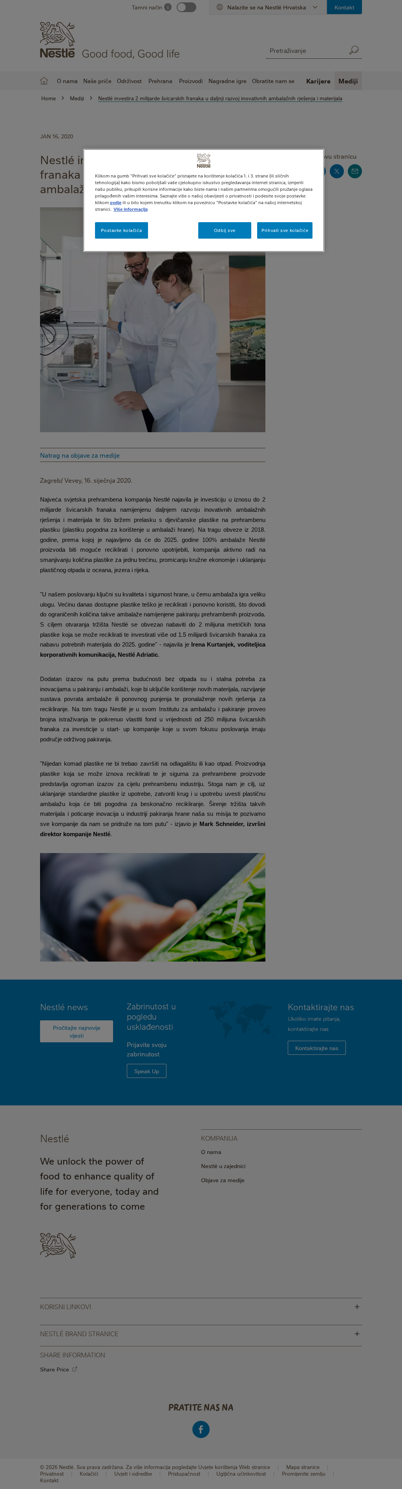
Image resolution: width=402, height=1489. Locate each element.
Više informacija (130, 209)
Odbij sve (225, 230)
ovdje (115, 202)
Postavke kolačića (121, 230)
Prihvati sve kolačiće (284, 230)
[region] (203, 200)
